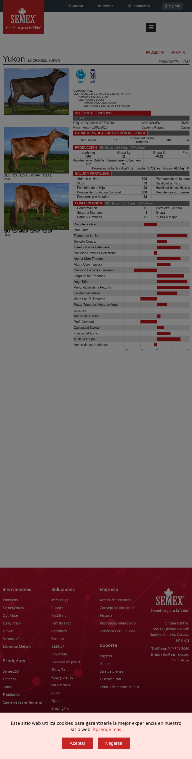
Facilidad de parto (65, 661)
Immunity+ (11, 600)
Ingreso (174, 6)
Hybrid (56, 700)
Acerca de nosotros (116, 600)
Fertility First (61, 623)
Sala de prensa (112, 671)
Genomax (59, 630)
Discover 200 (110, 679)
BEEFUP (57, 646)
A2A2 (55, 692)
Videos (107, 6)
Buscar (77, 6)
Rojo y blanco (62, 677)
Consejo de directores (118, 607)
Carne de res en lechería (22, 702)
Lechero (9, 679)
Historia (106, 615)
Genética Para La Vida (117, 630)
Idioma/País (140, 6)
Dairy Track (12, 623)
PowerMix (59, 654)
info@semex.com (175, 654)
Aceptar (77, 743)
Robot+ (57, 607)
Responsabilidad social (118, 623)
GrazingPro (60, 708)
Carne (7, 686)
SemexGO (11, 671)
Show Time (60, 669)
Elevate (8, 630)
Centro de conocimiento (119, 686)
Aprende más (107, 729)
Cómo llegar (180, 660)
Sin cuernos (60, 685)
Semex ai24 (12, 638)
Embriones (11, 694)
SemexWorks (13, 607)
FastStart (58, 615)
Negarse (113, 743)
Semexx (57, 638)
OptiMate (10, 615)
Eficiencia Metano (17, 646)
